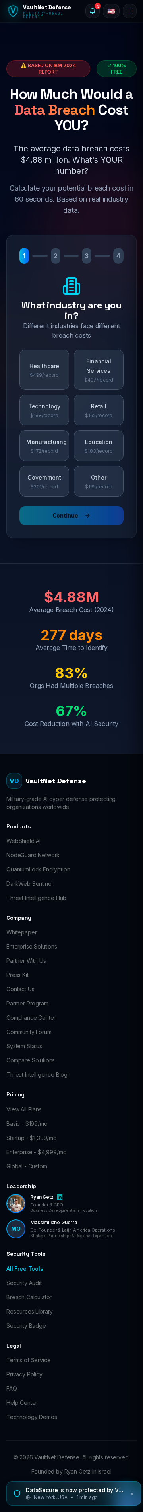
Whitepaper (21, 932)
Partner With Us (26, 960)
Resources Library (29, 1311)
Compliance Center (31, 1017)
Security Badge (26, 1325)
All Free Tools (24, 1268)
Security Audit (24, 1283)
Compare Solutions (30, 1060)
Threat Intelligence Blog (37, 1074)
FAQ (11, 1388)
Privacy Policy (24, 1374)
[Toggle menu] (130, 11)
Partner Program (27, 1003)
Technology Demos (31, 1417)
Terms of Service (28, 1360)
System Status (24, 1046)
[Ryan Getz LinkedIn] (59, 1197)
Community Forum (29, 1031)
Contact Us (20, 989)
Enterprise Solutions (31, 946)
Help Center (21, 1402)
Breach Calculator (29, 1297)
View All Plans (24, 1109)
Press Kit (17, 974)
